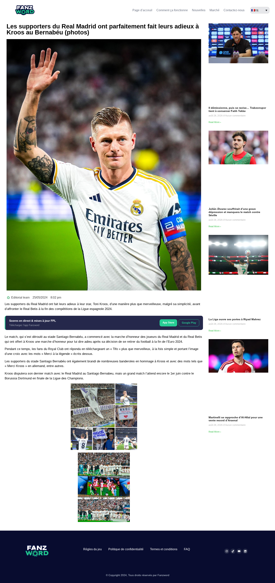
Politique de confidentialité (125, 549)
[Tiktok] (233, 551)
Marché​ (214, 10)
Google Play (189, 322)
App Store (168, 322)
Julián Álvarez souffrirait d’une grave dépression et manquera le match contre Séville (234, 212)
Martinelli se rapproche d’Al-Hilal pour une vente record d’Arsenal (236, 419)
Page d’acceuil (142, 10)
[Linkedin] (245, 551)
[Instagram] (226, 551)
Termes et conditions (163, 549)
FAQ (187, 549)
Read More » (215, 122)
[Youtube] (239, 551)
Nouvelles (198, 10)
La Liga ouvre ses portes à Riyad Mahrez (235, 319)
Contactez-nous (234, 10)
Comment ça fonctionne (172, 10)
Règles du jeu (92, 549)
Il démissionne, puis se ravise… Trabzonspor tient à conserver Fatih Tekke (237, 109)
